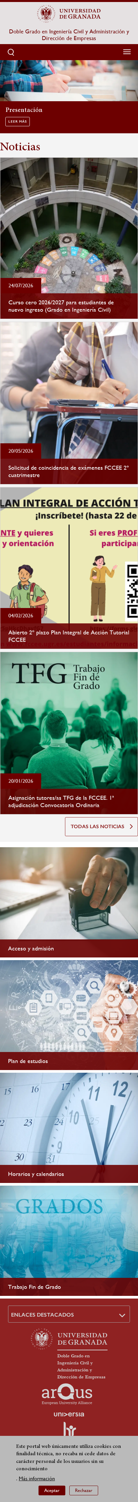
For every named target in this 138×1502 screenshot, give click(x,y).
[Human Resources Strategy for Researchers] (69, 1432)
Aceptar (52, 1490)
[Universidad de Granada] (69, 14)
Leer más (17, 122)
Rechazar (83, 1490)
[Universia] (69, 1414)
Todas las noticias (97, 826)
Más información (37, 1478)
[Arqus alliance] (67, 1394)
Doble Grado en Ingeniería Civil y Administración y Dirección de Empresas (69, 34)
